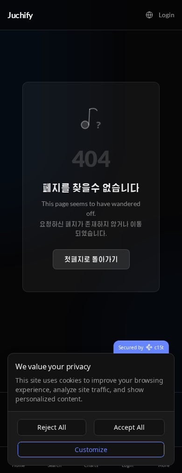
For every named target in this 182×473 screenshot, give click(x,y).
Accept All (129, 427)
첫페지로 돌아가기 (91, 259)
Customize (91, 449)
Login (167, 15)
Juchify (20, 15)
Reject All (51, 427)
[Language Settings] (149, 14)
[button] (149, 14)
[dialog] (91, 409)
